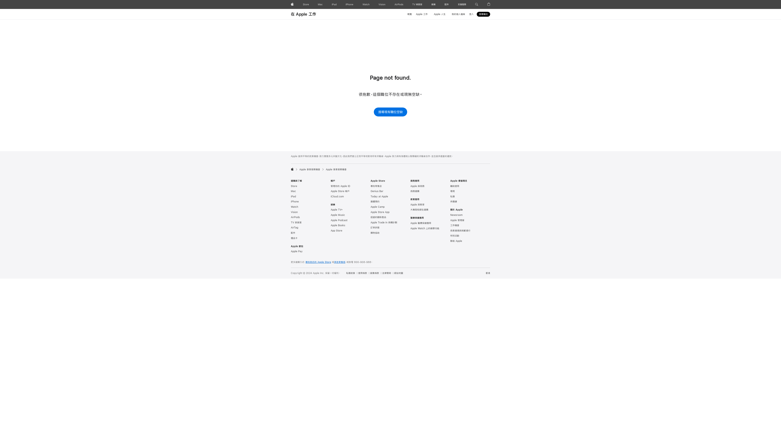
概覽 (409, 14)
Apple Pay (297, 251)
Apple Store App (380, 212)
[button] (476, 4)
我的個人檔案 (458, 14)
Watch (294, 207)
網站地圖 (398, 273)
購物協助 (375, 233)
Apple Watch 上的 (424, 228)
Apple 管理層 (457, 220)
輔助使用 (454, 186)
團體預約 (375, 201)
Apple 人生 (440, 14)
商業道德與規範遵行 (460, 230)
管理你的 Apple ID (340, 186)
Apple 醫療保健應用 (420, 223)
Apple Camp (378, 207)
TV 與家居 (296, 222)
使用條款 (362, 273)
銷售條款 (374, 273)
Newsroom (456, 215)
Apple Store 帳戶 (340, 191)
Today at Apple (379, 196)
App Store (336, 230)
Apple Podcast (339, 220)
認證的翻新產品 (378, 217)
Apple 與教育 (417, 204)
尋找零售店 (376, 186)
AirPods (295, 217)
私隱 (452, 196)
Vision (294, 212)
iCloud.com (337, 196)
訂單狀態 (375, 227)
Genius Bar (377, 191)
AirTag (294, 227)
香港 (488, 273)
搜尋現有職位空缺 (390, 112)
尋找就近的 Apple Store (318, 262)
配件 (293, 233)
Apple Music (338, 215)
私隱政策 (350, 273)
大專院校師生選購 (419, 210)
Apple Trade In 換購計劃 (384, 222)
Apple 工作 (422, 14)
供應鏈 (453, 201)
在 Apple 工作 (303, 14)
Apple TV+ (337, 210)
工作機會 (454, 225)
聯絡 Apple (456, 241)
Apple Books (338, 225)
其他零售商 (339, 262)
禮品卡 (294, 238)
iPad (293, 196)
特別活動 (454, 236)
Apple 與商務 (417, 186)
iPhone (295, 201)
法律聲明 (386, 273)
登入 (471, 14)
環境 (452, 191)
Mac (293, 191)
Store (294, 186)
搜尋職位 (483, 14)
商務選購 (414, 191)
